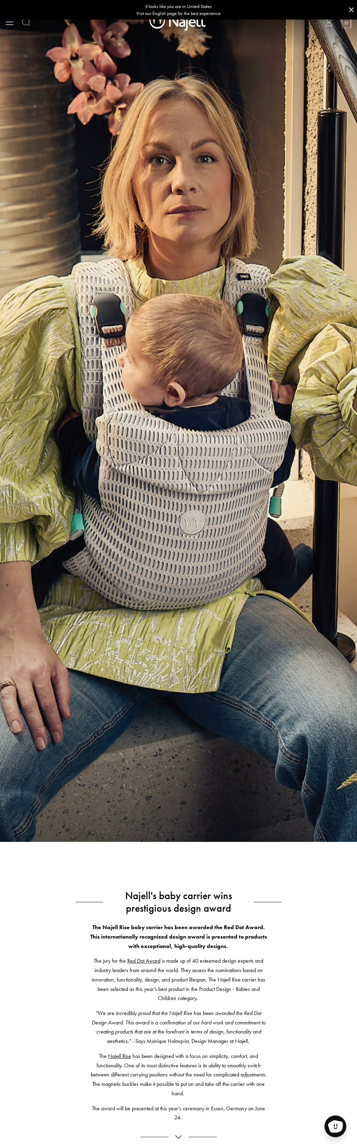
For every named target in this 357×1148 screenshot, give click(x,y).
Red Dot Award (143, 960)
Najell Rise (119, 1056)
